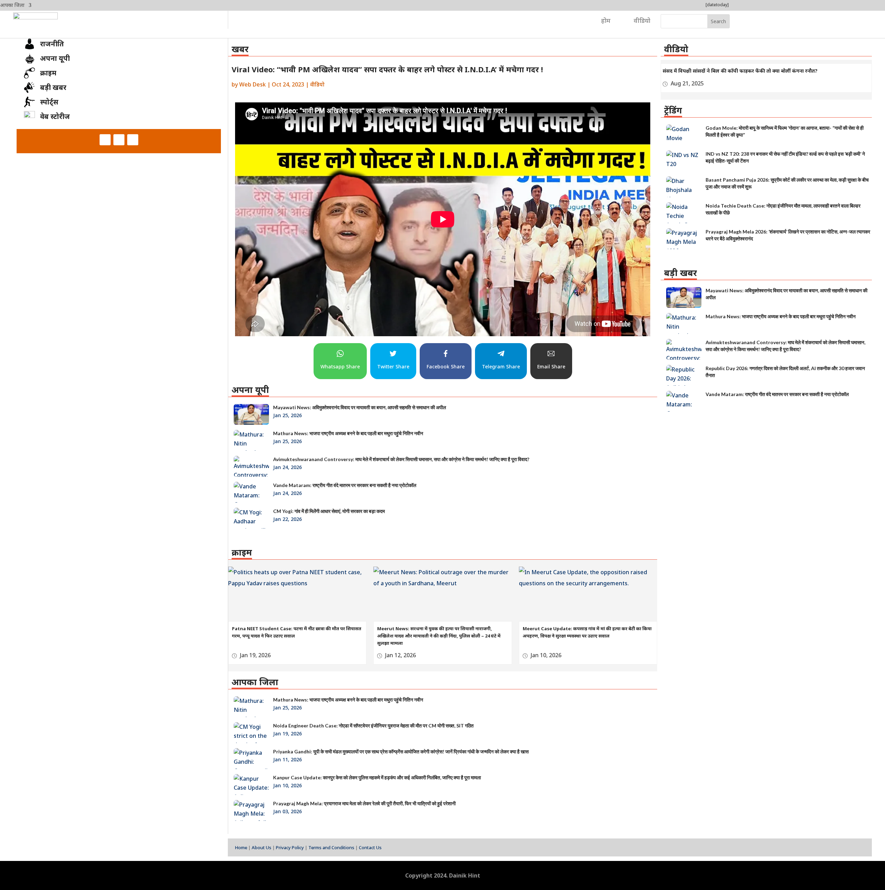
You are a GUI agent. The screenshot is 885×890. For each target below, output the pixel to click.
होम (606, 20)
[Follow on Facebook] (105, 139)
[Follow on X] (118, 139)
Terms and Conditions (331, 847)
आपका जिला (12, 5)
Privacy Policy (290, 847)
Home (241, 847)
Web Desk (252, 84)
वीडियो (642, 20)
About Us (261, 847)
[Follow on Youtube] (132, 139)
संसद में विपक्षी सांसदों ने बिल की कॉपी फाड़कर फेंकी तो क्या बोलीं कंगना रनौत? (740, 70)
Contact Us (370, 847)
